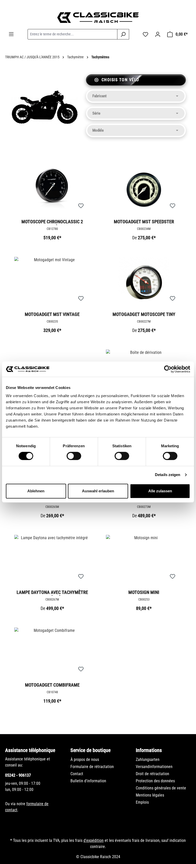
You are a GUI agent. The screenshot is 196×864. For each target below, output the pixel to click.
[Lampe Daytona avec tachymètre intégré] (52, 560)
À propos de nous (84, 759)
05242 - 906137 (18, 775)
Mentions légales (150, 795)
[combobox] (72, 34)
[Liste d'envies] (145, 34)
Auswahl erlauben (98, 491)
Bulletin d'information (88, 780)
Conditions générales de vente (161, 788)
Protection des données (155, 780)
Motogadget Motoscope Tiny (144, 314)
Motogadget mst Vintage (52, 314)
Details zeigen (167, 474)
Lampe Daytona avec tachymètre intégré (52, 593)
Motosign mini (143, 592)
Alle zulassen (160, 491)
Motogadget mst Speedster (144, 221)
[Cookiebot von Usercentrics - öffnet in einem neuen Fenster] (167, 369)
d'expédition (93, 840)
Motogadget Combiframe (52, 685)
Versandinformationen (154, 766)
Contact (76, 773)
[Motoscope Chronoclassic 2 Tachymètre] (52, 189)
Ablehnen (35, 491)
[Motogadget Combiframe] (52, 653)
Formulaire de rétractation (92, 766)
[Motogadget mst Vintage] (52, 282)
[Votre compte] (158, 34)
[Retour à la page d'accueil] (98, 17)
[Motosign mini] (144, 560)
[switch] (74, 456)
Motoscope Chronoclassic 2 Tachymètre (52, 222)
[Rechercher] (123, 34)
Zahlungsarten (148, 759)
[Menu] (11, 34)
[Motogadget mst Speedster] (144, 189)
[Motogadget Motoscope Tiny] (144, 282)
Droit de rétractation (152, 773)
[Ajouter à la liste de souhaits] (81, 206)
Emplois (142, 802)
